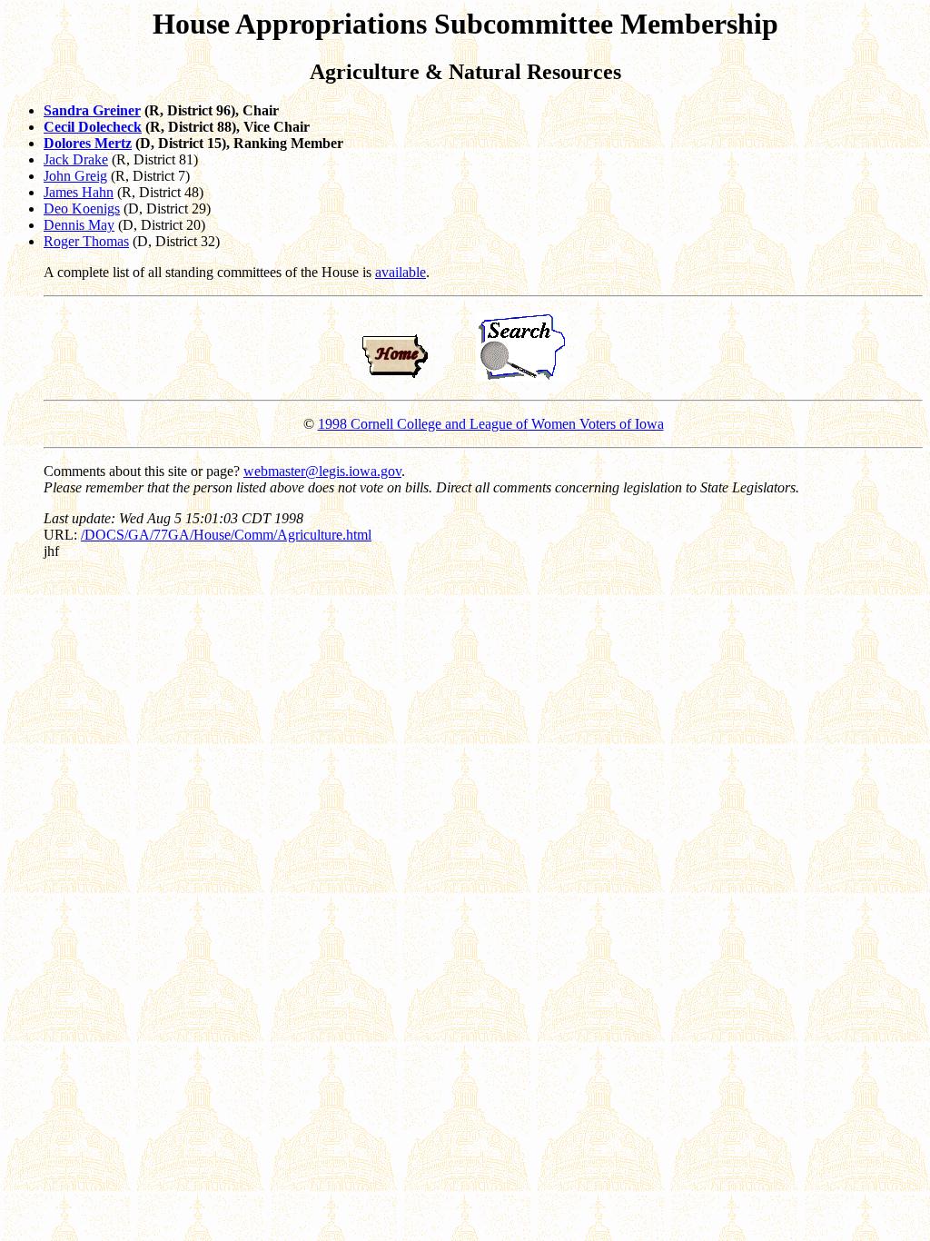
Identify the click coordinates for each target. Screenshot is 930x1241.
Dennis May (79, 225)
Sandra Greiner (92, 110)
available (400, 272)
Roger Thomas (86, 241)
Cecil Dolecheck (93, 126)
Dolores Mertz (88, 143)
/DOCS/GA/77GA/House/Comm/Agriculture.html (226, 534)
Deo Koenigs (82, 208)
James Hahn (79, 192)
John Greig (75, 176)
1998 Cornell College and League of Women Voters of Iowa (491, 424)
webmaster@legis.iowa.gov (322, 471)
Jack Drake (76, 159)
